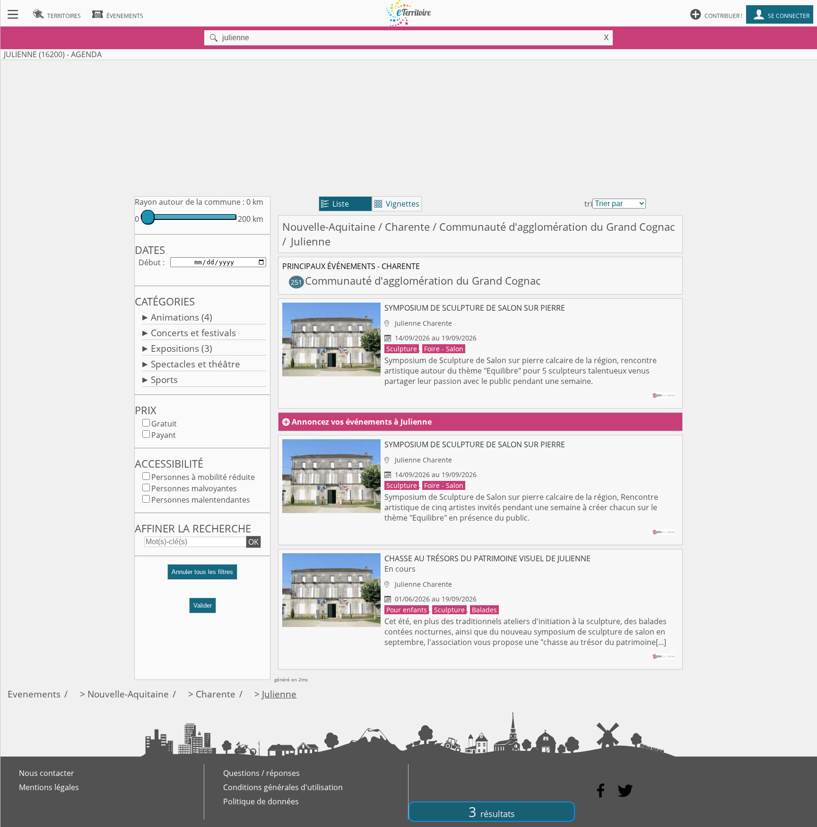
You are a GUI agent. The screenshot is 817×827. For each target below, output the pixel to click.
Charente (407, 226)
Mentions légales (49, 787)
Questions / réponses (261, 773)
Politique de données (261, 801)
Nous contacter (46, 773)
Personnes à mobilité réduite (203, 477)
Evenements (34, 694)
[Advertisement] (408, 126)
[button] (202, 575)
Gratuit (164, 423)
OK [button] (253, 542)
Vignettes (396, 204)
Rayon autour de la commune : (189, 202)
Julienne (279, 694)
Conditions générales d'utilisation (283, 787)
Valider (202, 605)
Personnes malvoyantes (194, 488)
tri (588, 204)
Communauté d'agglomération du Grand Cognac (557, 226)
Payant (163, 435)
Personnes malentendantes (200, 500)
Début (150, 262)
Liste (335, 204)
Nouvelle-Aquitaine (328, 226)
